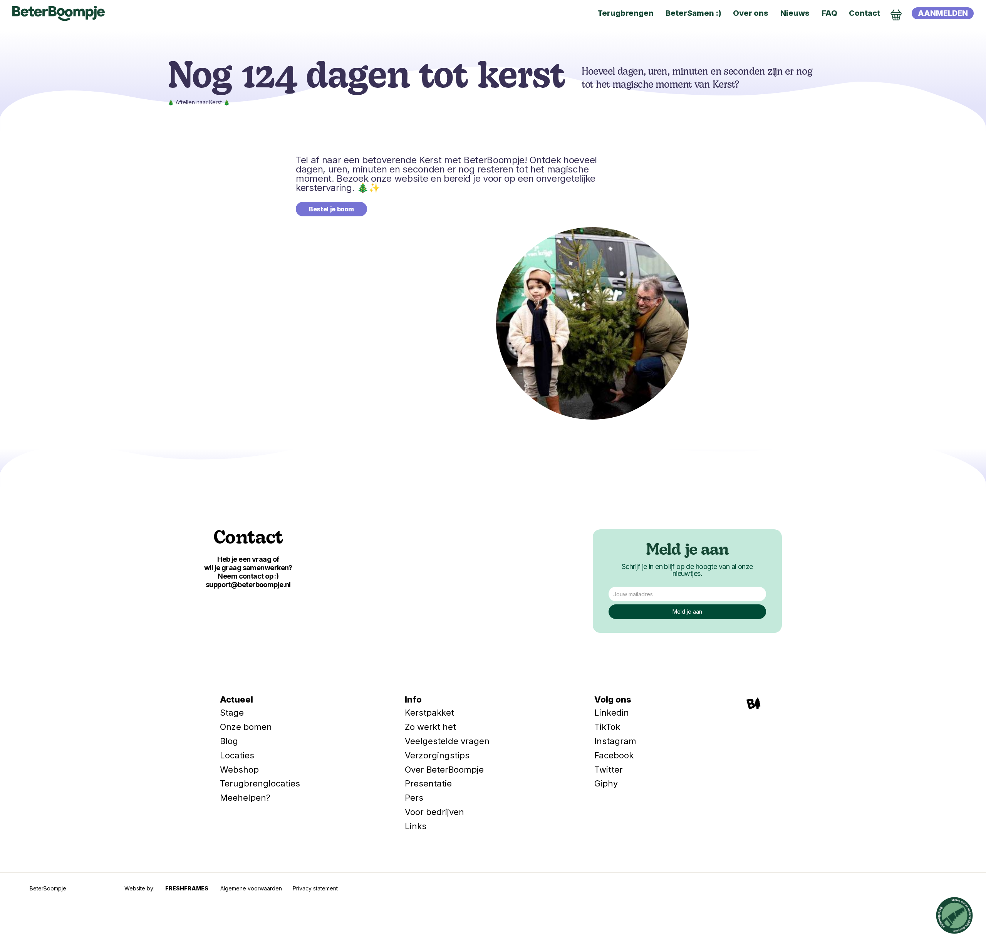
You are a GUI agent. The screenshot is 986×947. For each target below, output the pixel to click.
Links (415, 826)
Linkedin (611, 713)
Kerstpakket (429, 713)
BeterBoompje (48, 888)
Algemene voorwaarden (251, 888)
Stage (232, 713)
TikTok (607, 727)
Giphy (606, 783)
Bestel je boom (331, 209)
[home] (58, 13)
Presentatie (428, 783)
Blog (229, 741)
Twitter (608, 770)
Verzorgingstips (437, 755)
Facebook (614, 755)
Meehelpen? (245, 798)
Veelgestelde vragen (447, 741)
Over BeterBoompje (444, 770)
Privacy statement (315, 888)
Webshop (239, 770)
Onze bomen (246, 727)
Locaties (237, 755)
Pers (414, 798)
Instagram (615, 741)
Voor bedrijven (434, 812)
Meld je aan (687, 551)
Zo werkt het (430, 727)
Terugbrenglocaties (260, 783)
